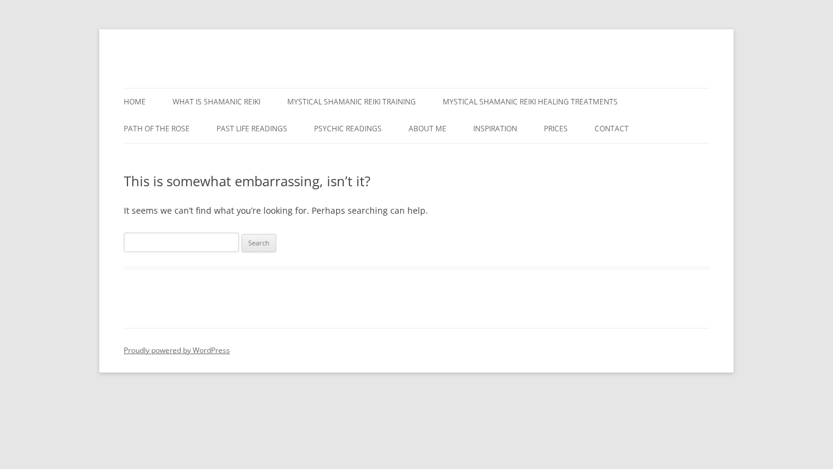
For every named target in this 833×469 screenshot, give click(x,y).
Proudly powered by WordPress (177, 350)
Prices (556, 128)
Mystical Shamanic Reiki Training (351, 101)
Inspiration (495, 128)
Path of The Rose (157, 128)
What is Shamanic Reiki (216, 101)
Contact (612, 128)
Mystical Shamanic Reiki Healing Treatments (530, 101)
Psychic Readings (348, 128)
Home (135, 101)
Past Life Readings (251, 128)
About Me (427, 128)
